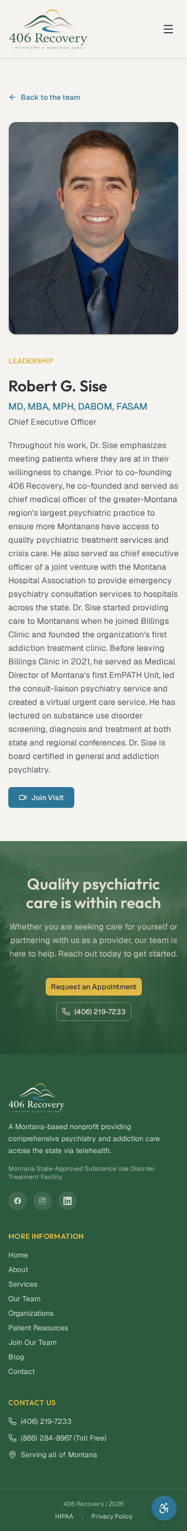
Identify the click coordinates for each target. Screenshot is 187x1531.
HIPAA (64, 1516)
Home (18, 1255)
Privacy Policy (111, 1516)
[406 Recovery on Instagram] (42, 1201)
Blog (16, 1357)
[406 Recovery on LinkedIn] (67, 1201)
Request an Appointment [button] (94, 986)
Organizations (31, 1313)
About (18, 1269)
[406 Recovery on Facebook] (17, 1201)
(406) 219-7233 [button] (100, 1011)
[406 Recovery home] (48, 29)
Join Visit (47, 797)
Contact (21, 1371)
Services (22, 1284)
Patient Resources (38, 1327)
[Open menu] (168, 29)
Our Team (24, 1298)
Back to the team (50, 97)
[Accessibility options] (164, 1508)
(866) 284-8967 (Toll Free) (63, 1438)
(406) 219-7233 (46, 1421)
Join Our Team (32, 1342)
